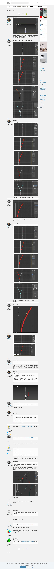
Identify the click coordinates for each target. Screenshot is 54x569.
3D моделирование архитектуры (42, 84)
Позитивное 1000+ (42, 28)
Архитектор (41, 80)
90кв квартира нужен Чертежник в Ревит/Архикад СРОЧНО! (42, 68)
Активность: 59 (9, 22)
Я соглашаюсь (23, 567)
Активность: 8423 (9, 363)
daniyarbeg (8, 17)
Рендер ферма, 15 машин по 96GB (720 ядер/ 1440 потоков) (43, 34)
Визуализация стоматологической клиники (42, 70)
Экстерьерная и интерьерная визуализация (42, 107)
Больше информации (30, 567)
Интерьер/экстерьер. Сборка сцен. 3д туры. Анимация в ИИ (42, 100)
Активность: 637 (9, 525)
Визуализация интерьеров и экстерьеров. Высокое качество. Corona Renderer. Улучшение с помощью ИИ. (43, 97)
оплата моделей (42, 31)
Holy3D (8, 425)
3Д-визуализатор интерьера (42, 102)
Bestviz (8, 529)
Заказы (41, 65)
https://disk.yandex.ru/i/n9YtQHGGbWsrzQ (27, 426)
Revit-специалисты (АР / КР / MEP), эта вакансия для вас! (43, 82)
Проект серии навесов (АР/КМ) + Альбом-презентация (42, 73)
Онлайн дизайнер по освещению (42, 76)
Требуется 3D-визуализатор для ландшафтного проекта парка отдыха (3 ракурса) (43, 87)
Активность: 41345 (9, 504)
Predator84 (8, 538)
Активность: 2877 (9, 450)
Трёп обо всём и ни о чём (43, 25)
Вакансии (41, 78)
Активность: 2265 (9, 513)
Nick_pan (8, 39)
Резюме (41, 93)
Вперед (23, 13)
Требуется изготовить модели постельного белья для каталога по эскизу (42, 90)
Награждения (42, 35)
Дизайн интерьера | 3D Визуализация (42, 104)
